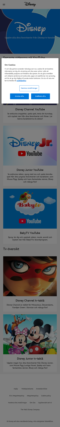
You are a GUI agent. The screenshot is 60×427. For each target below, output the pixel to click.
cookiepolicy (21, 81)
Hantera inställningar (29, 88)
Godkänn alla (40, 96)
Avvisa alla (19, 96)
